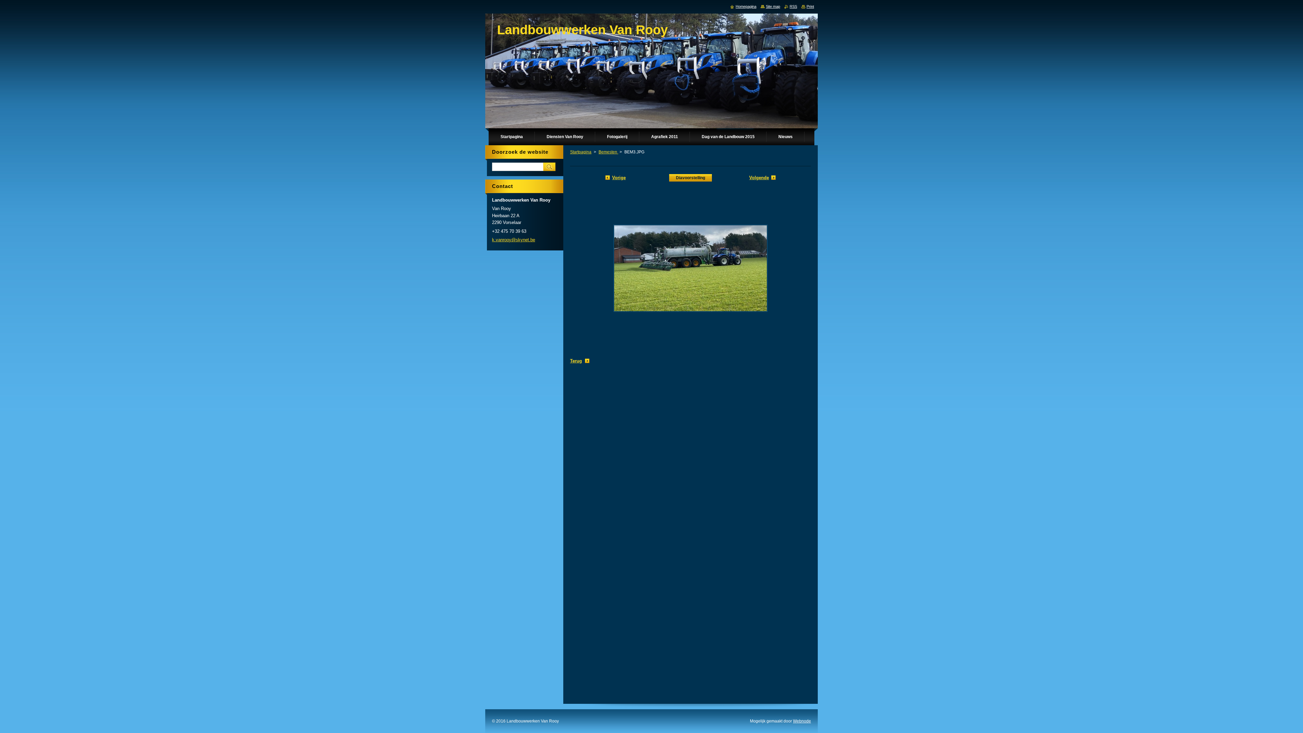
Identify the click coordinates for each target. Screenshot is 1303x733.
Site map (773, 6)
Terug (576, 360)
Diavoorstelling (690, 177)
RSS (793, 6)
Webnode (802, 721)
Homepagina (746, 6)
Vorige (619, 177)
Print (810, 6)
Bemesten (608, 152)
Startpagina (580, 152)
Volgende (759, 177)
